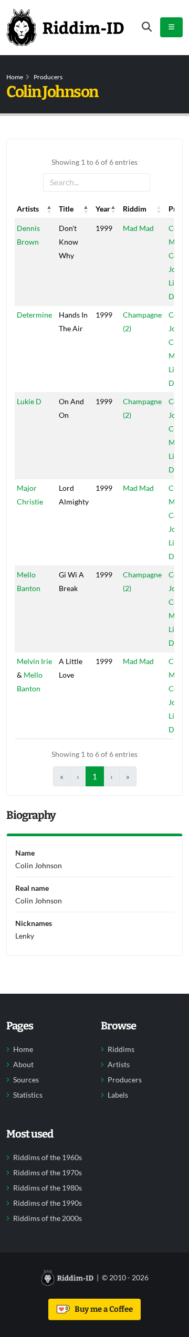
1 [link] (94, 776)
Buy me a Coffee (102, 1309)
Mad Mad (138, 228)
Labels (118, 1095)
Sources (26, 1080)
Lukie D (29, 401)
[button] (49, 209)
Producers (48, 77)
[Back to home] (65, 27)
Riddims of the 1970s (47, 1172)
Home (14, 77)
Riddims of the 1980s (47, 1188)
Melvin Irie (34, 661)
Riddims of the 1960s (47, 1157)
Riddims (121, 1049)
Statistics (28, 1095)
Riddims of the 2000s (47, 1218)
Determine (34, 314)
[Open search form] (147, 27)
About (23, 1064)
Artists (119, 1064)
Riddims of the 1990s (47, 1203)
